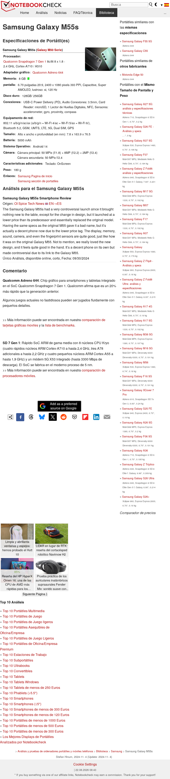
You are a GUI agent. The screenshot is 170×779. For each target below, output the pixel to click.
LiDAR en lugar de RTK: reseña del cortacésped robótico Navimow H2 (52, 550)
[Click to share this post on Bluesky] (42, 417)
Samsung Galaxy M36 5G (137, 334)
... (165, 12)
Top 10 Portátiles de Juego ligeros (28, 621)
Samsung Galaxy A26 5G (137, 422)
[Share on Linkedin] (96, 417)
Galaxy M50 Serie (49, 50)
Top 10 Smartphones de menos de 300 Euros (36, 709)
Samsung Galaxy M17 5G (137, 191)
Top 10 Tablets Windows (21, 682)
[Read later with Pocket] (74, 417)
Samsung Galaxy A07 (135, 233)
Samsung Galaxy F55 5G (137, 41)
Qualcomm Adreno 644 (48, 72)
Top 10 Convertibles (17, 671)
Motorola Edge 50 (132, 74)
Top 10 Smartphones (18, 698)
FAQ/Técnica (82, 12)
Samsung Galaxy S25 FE (137, 408)
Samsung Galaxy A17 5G (137, 320)
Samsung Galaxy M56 (135, 362)
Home (24, 12)
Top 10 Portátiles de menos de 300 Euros (33, 731)
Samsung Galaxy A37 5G (137, 140)
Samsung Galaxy (132, 247)
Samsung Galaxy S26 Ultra (138, 478)
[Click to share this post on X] (53, 417)
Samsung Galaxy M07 (135, 205)
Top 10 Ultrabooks (16, 665)
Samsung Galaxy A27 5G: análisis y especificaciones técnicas (137, 108)
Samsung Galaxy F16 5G (137, 376)
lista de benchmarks (59, 325)
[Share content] (10, 417)
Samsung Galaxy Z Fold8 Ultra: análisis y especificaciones (137, 283)
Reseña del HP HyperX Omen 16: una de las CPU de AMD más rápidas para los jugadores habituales (17, 582)
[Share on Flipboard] (85, 417)
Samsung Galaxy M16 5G (137, 348)
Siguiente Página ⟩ (35, 594)
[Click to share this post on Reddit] (64, 417)
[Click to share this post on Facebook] (20, 417)
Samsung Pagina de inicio (35, 176)
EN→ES (55, 203)
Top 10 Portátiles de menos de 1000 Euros (34, 720)
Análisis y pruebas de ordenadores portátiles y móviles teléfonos (55, 751)
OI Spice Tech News (29, 203)
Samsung (116, 751)
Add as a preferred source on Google (63, 405)
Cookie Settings (85, 764)
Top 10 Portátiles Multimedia (24, 610)
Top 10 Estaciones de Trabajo (25, 654)
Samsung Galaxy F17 (135, 219)
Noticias (61, 12)
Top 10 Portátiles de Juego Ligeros (28, 638)
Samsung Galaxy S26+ (135, 497)
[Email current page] (107, 417)
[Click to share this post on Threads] (31, 417)
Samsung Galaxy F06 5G (137, 436)
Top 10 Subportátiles (18, 660)
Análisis (42, 12)
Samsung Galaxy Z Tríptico (138, 464)
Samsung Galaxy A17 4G (137, 306)
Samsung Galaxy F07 (135, 155)
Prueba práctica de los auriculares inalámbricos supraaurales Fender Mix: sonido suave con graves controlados (52, 582)
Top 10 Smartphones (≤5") (22, 703)
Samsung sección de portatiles (38, 181)
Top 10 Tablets (13, 676)
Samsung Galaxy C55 (135, 51)
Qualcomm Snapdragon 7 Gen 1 (24, 61)
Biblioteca (106, 12)
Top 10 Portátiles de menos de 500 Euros (33, 725)
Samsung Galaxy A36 (135, 450)
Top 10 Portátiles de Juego (22, 616)
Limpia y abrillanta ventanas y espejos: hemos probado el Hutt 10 (17, 548)
